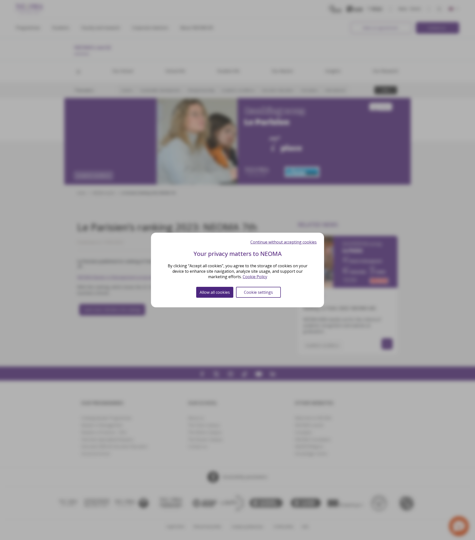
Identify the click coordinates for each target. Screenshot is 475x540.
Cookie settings (258, 292)
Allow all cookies (215, 292)
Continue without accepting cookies (283, 242)
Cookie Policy (255, 276)
